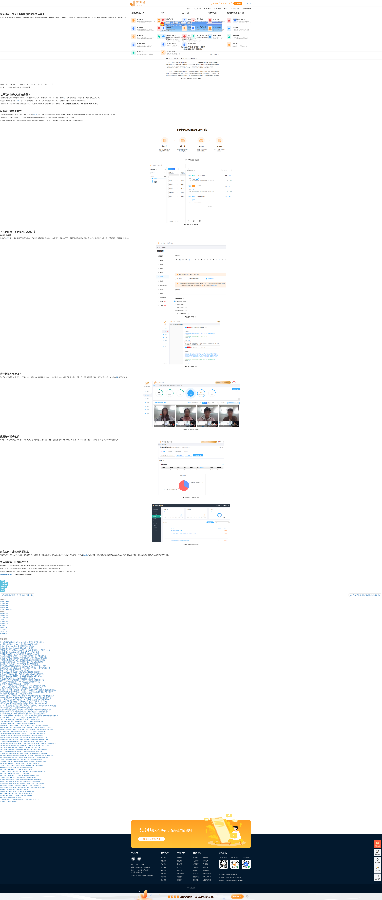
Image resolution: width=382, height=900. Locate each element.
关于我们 (163, 867)
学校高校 (205, 864)
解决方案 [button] (207, 8)
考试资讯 (163, 857)
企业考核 (205, 857)
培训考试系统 (4, 615)
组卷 (18, 101)
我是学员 (215, 3)
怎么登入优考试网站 (6, 609)
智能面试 (196, 877)
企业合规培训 (207, 877)
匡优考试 (179, 877)
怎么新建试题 (4, 603)
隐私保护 (163, 873)
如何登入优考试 (5, 601)
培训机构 (205, 861)
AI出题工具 (3, 586)
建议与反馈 (180, 873)
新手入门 (179, 867)
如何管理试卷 (4, 605)
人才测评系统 (4, 617)
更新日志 (179, 870)
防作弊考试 (3, 627)
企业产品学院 (207, 880)
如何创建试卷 (4, 607)
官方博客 (163, 880)
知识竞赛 (196, 864)
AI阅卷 (8, 238)
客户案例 (217, 8)
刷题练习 (196, 870)
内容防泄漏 (206, 870)
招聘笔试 (196, 867)
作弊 (117, 377)
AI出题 (35, 114)
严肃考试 (3, 625)
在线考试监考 (4, 584)
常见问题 (179, 864)
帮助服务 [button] (246, 8)
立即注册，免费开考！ (151, 839)
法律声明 (163, 877)
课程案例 (163, 861)
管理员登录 (226, 3)
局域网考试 (235, 8)
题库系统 (3, 629)
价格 (226, 8)
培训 (64, 98)
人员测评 (196, 861)
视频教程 (179, 861)
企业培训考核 (207, 873)
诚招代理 (163, 870)
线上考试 (85, 555)
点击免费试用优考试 (6, 574)
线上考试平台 (4, 621)
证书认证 (196, 873)
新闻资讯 (179, 880)
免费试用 (238, 3)
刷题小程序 (3, 633)
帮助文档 (179, 857)
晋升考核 (196, 880)
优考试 (2, 580)
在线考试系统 (4, 582)
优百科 (2, 588)
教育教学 (205, 867)
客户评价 (163, 864)
